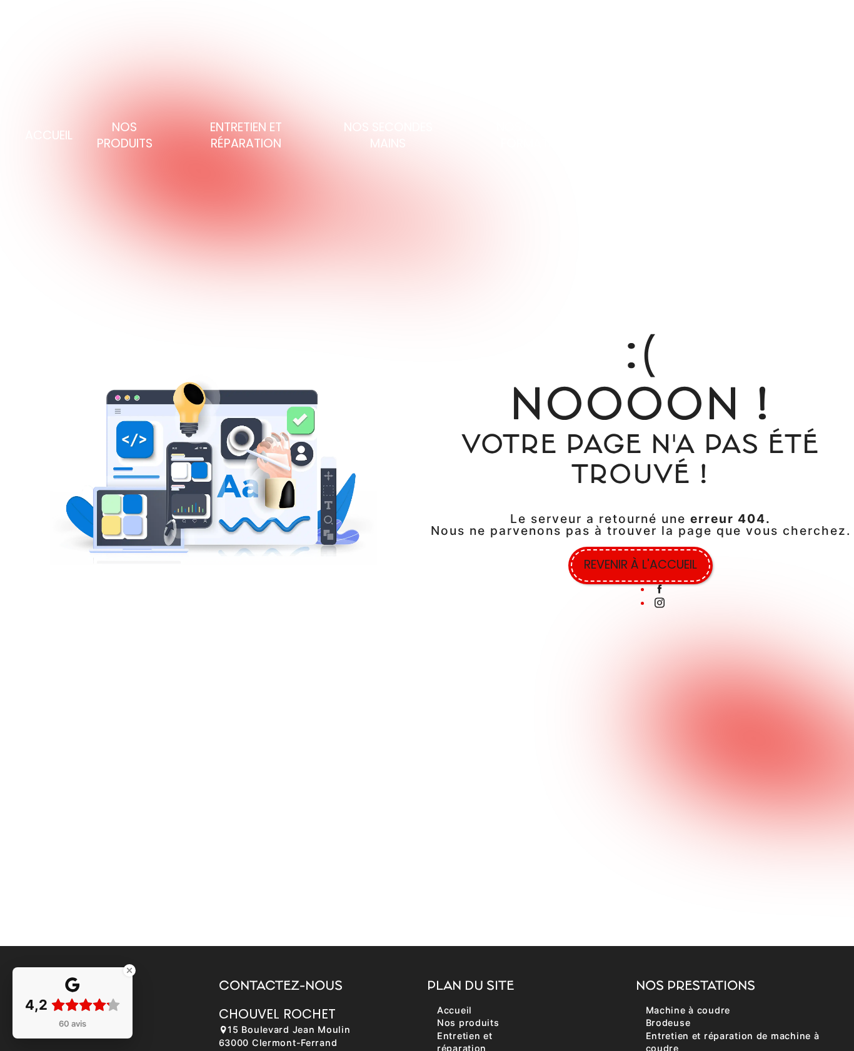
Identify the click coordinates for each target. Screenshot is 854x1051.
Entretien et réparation (246, 135)
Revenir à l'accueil (640, 564)
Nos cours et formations (538, 135)
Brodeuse (668, 1022)
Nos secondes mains (388, 135)
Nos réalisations (679, 135)
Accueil (49, 135)
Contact (770, 135)
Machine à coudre (688, 1010)
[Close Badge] (129, 970)
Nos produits (125, 135)
